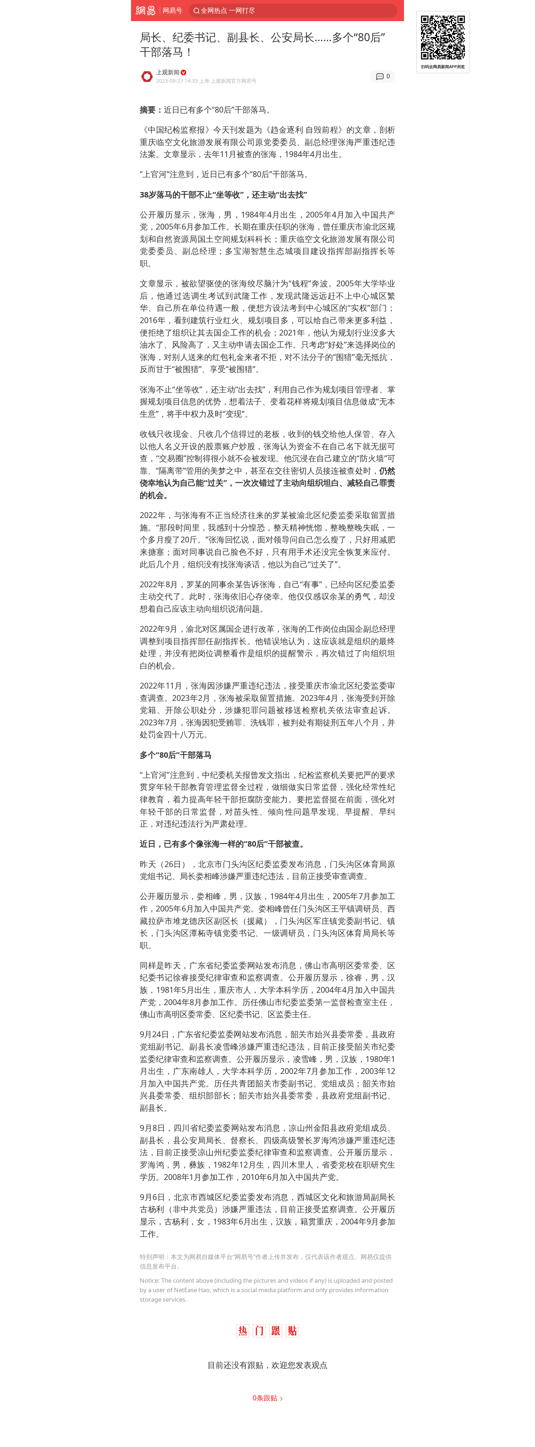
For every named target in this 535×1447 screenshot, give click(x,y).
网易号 (172, 10)
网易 (145, 10)
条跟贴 (266, 1398)
